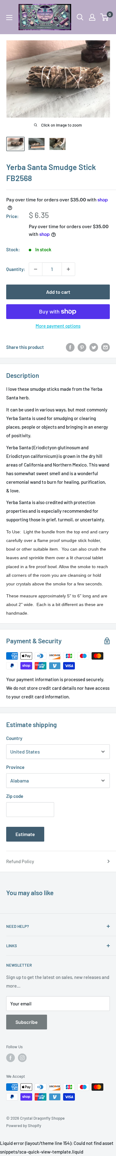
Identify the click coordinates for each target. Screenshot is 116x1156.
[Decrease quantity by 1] (35, 269)
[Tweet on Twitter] (93, 347)
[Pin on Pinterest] (82, 347)
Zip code (14, 796)
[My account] (92, 17)
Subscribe (26, 1022)
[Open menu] (9, 17)
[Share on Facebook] (70, 347)
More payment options (58, 326)
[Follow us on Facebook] (10, 1057)
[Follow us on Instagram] (22, 1057)
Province (15, 767)
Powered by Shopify (23, 1125)
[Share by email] (105, 347)
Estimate (25, 834)
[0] (105, 17)
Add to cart (58, 292)
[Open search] (80, 17)
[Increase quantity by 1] (68, 269)
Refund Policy (20, 861)
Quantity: (15, 269)
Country (14, 738)
